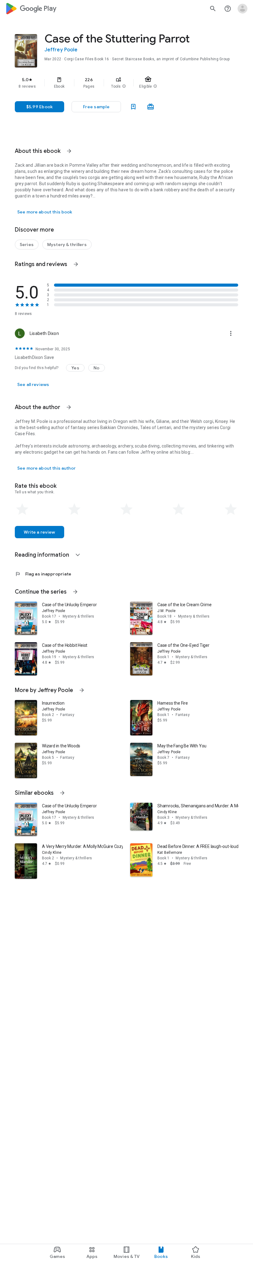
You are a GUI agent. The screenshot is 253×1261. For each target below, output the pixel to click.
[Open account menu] (242, 8)
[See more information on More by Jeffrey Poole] (81, 690)
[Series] (27, 244)
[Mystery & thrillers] (67, 244)
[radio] (22, 509)
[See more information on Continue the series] (75, 591)
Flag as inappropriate (43, 574)
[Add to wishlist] (133, 106)
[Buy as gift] (150, 106)
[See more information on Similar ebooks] (62, 793)
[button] (124, 86)
